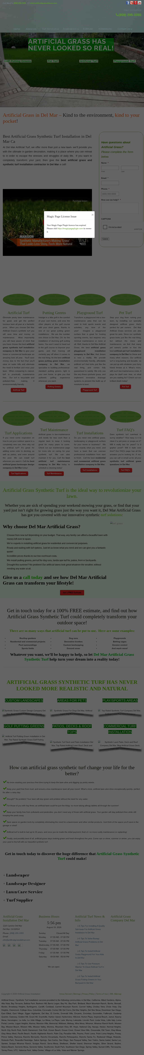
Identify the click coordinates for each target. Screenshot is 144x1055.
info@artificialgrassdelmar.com (43, 3)
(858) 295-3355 (20, 3)
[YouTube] (139, 4)
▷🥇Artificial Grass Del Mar (72, 12)
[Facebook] (127, 4)
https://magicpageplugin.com (70, 228)
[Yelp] (135, 4)
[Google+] (131, 4)
